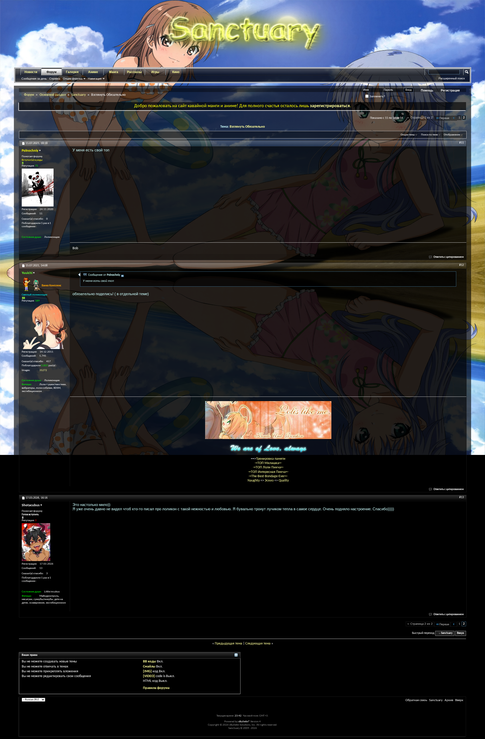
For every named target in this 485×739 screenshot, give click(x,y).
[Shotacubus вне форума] (36, 542)
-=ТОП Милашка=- (268, 463)
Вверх (460, 633)
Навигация (95, 78)
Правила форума (156, 688)
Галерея (72, 72)
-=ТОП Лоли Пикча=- (268, 467)
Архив (449, 700)
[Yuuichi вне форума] (44, 326)
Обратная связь (416, 700)
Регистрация (450, 90)
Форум (51, 72)
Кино (175, 72)
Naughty (254, 480)
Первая (444, 118)
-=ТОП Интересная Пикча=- (268, 472)
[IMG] (147, 671)
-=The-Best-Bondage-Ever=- (268, 476)
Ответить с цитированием (448, 257)
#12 (461, 265)
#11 (461, 142)
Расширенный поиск (452, 78)
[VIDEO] (149, 676)
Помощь (427, 90)
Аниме (93, 72)
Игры (155, 72)
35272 (43, 370)
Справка (54, 78)
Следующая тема (258, 643)
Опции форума (72, 78)
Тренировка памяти (270, 459)
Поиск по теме (429, 134)
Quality (284, 480)
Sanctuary (78, 95)
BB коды (149, 661)
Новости (31, 72)
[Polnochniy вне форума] (38, 187)
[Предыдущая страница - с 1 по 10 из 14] (454, 118)
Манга (113, 72)
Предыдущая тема (228, 643)
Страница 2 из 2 (421, 117)
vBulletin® (244, 721)
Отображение (452, 134)
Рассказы (134, 72)
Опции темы (408, 134)
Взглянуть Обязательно (247, 127)
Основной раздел (53, 95)
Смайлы (149, 666)
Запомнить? (377, 96)
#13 (461, 497)
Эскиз (269, 480)
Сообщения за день (34, 78)
